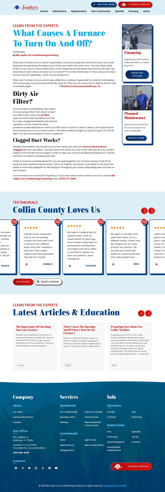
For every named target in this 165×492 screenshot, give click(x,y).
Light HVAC (90, 439)
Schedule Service (139, 4)
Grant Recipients (116, 442)
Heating (64, 422)
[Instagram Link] (22, 468)
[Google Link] (36, 468)
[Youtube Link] (56, 468)
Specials (119, 11)
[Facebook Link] (16, 468)
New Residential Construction (93, 424)
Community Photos (23, 417)
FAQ (134, 411)
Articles (111, 411)
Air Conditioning (68, 411)
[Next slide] (151, 211)
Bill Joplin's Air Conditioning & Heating (37, 55)
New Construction (100, 11)
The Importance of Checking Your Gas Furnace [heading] (33, 328)
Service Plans (136, 137)
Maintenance (59, 11)
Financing (133, 11)
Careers (17, 422)
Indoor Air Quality (94, 411)
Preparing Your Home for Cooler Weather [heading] (126, 328)
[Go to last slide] (144, 211)
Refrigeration (67, 450)
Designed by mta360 (115, 485)
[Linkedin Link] (49, 468)
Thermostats (91, 417)
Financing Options (137, 74)
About (146, 11)
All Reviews (23, 281)
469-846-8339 (105, 4)
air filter (45, 115)
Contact (111, 417)
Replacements (78, 11)
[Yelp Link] (42, 468)
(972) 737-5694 (67, 178)
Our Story (18, 411)
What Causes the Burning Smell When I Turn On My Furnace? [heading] (79, 330)
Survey (135, 436)
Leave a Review (50, 281)
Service (44, 11)
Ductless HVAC (67, 417)
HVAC (63, 439)
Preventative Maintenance (114, 449)
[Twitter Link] (29, 468)
